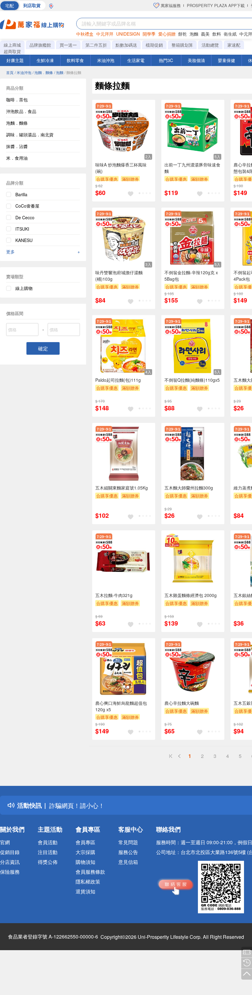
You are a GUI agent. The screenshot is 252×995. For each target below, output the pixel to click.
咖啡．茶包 (17, 99)
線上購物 (24, 288)
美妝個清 (196, 60)
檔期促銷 (154, 45)
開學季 (149, 34)
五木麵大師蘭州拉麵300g (188, 488)
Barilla (21, 194)
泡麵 (194, 34)
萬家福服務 (170, 5)
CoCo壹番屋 (27, 206)
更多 (43, 251)
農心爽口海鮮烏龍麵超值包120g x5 (121, 706)
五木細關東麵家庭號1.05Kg (121, 488)
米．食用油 (17, 158)
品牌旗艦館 (40, 45)
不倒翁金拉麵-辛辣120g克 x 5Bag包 (191, 275)
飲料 (216, 34)
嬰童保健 (226, 60)
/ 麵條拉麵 (73, 72)
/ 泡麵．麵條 (43, 72)
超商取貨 (12, 51)
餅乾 (182, 34)
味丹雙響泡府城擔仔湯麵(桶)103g (119, 275)
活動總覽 (210, 45)
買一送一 (68, 45)
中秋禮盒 (84, 34)
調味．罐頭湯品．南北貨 (29, 134)
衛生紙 (230, 34)
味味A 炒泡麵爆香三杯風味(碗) (121, 168)
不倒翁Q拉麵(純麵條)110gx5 (192, 380)
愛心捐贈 (166, 34)
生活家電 (135, 60)
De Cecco (24, 217)
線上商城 (12, 45)
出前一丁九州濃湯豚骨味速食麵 (192, 168)
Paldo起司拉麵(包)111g (118, 380)
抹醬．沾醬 (17, 146)
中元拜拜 (104, 34)
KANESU (24, 240)
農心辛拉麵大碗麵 (181, 703)
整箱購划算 (182, 45)
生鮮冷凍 (45, 60)
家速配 (233, 45)
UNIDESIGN (128, 34)
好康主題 (15, 60)
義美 (205, 34)
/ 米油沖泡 (23, 72)
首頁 (10, 72)
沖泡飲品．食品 (21, 111)
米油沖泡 (105, 60)
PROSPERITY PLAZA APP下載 (216, 5)
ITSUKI (22, 229)
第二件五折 (96, 45)
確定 (43, 348)
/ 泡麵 (58, 72)
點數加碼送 (126, 45)
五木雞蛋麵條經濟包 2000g (190, 595)
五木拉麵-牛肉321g (113, 595)
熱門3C (166, 60)
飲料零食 (75, 60)
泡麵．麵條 (17, 123)
